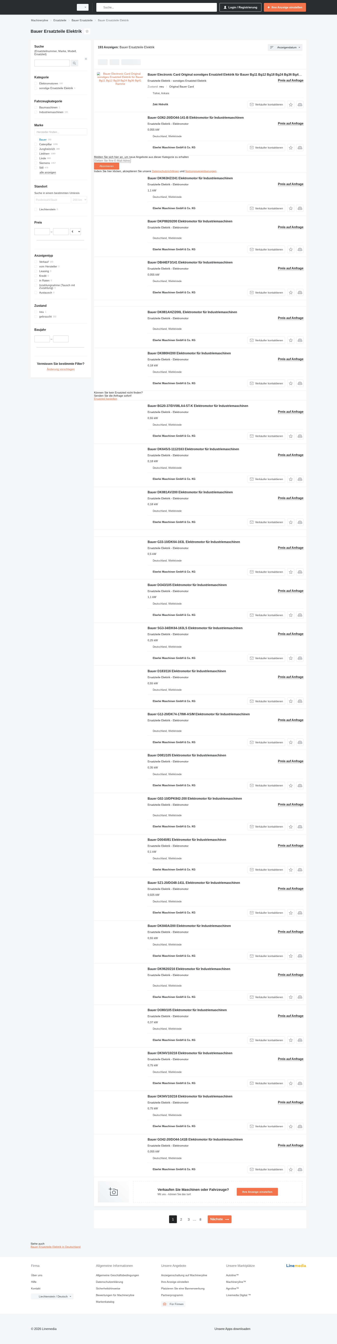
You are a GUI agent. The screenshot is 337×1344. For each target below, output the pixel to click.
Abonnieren (106, 166)
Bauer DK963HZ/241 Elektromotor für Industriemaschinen (190, 178)
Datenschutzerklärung (109, 1281)
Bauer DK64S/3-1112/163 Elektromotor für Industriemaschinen (193, 449)
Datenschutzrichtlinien (165, 171)
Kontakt (35, 1288)
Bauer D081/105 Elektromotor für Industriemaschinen (187, 755)
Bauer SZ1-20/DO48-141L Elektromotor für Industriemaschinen (194, 882)
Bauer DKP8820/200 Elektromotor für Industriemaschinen (190, 221)
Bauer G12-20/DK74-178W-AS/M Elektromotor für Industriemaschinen (199, 714)
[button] (290, 104)
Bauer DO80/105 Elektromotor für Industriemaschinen (187, 1010)
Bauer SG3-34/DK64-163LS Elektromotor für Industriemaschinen (195, 628)
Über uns (36, 1275)
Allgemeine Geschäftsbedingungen (117, 1275)
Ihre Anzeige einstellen (257, 1191)
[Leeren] (86, 58)
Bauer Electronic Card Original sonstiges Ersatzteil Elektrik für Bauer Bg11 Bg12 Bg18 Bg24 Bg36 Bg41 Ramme (230, 74)
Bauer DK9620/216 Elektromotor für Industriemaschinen (189, 969)
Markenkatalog (105, 1301)
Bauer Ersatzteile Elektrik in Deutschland (56, 1246)
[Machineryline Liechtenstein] (51, 7)
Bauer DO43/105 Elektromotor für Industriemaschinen (187, 585)
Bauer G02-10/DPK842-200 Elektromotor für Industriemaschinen (195, 798)
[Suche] (100, 7)
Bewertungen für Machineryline (115, 1295)
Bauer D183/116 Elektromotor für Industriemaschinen (187, 671)
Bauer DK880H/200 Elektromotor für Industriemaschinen (189, 353)
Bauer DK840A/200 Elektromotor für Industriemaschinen (189, 926)
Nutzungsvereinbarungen (200, 171)
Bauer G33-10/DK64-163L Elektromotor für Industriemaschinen (194, 542)
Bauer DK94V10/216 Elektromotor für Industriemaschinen (190, 1053)
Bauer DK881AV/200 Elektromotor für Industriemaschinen (190, 492)
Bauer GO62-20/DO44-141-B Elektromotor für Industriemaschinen (196, 117)
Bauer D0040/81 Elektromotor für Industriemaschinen (187, 839)
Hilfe (33, 1281)
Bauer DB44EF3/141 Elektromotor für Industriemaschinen (190, 262)
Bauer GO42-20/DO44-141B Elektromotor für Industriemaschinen (195, 1139)
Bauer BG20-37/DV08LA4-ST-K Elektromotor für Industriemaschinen (198, 406)
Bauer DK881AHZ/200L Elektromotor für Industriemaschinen (192, 312)
